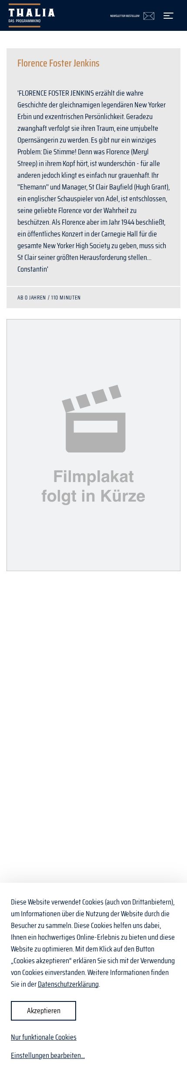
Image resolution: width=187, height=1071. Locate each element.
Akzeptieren (43, 1010)
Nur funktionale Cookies (44, 1037)
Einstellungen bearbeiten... (48, 1055)
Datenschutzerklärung (68, 984)
